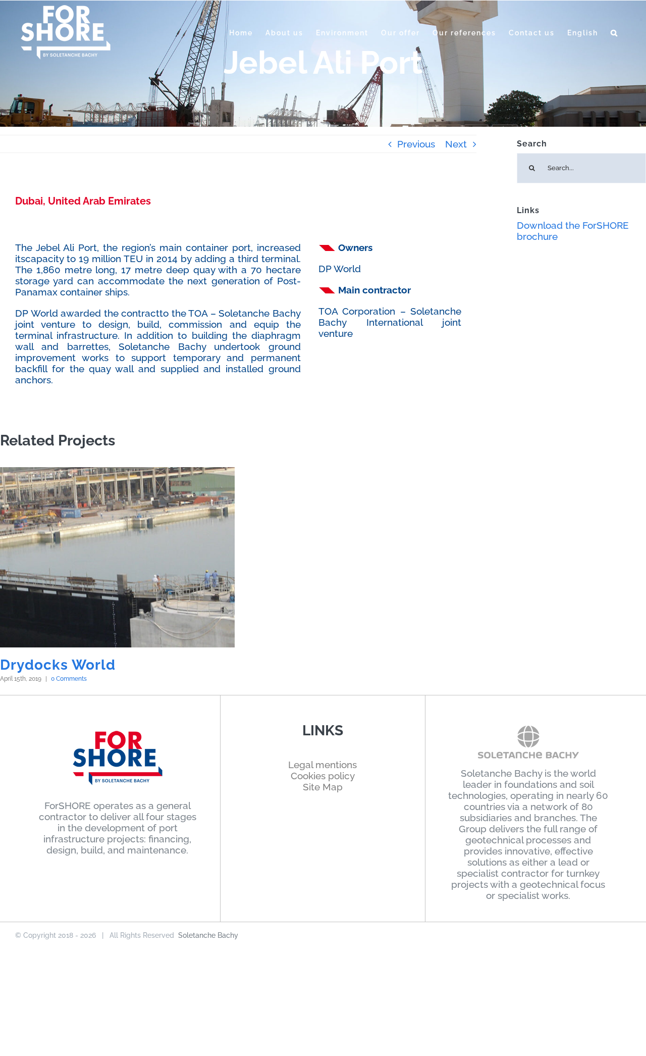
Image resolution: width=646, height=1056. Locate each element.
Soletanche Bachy (208, 935)
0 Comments (69, 678)
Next (456, 143)
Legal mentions (322, 764)
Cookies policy (323, 775)
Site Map (323, 786)
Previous (416, 143)
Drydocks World (58, 665)
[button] (614, 33)
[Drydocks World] (117, 557)
